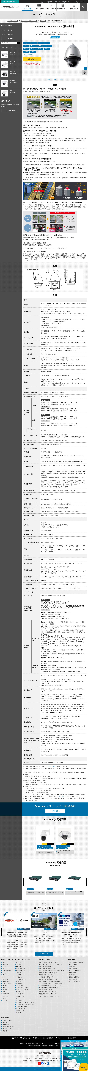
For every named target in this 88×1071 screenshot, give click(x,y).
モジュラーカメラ (21, 979)
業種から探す (71, 959)
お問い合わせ (74, 8)
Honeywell (5, 972)
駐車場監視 (72, 966)
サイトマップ (61, 1038)
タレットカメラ (20, 968)
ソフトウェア (20, 994)
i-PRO (4, 968)
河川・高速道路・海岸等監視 (77, 962)
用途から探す (5, 1017)
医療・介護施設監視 (74, 981)
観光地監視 (72, 975)
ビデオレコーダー (21, 1000)
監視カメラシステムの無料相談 (43, 1038)
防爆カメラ (19, 981)
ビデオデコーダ (20, 1008)
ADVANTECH (6, 981)
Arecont (5, 989)
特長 (49, 79)
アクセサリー (20, 985)
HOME (16, 1038)
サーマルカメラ (20, 970)
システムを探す (39, 8)
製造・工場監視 (73, 964)
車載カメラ (19, 977)
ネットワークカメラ (69, 1)
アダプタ (18, 1013)
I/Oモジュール (20, 996)
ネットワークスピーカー (23, 989)
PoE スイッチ (20, 992)
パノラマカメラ (20, 972)
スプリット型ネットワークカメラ (25, 1004)
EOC (4, 992)
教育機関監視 (72, 972)
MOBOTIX (5, 979)
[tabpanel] (84, 72)
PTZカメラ (19, 966)
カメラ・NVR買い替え (9, 1026)
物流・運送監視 (73, 979)
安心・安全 (6, 1031)
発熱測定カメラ (20, 983)
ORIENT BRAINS (7, 983)
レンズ (18, 998)
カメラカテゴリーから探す (23, 959)
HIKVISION (6, 994)
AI (44, 1)
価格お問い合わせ (33, 59)
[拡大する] (85, 68)
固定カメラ (19, 962)
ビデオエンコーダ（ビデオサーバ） (26, 1002)
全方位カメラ (20, 975)
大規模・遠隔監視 (7, 1020)
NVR (58, 1)
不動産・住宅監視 (74, 977)
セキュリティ (6, 1022)
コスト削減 (6, 1024)
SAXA (4, 998)
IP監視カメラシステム (44, 959)
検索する (10, 38)
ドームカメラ (20, 964)
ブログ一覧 (45, 953)
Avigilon (5, 985)
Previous (23, 882)
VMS (51, 1)
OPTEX (5, 1000)
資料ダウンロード (62, 8)
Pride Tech (5, 996)
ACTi (4, 987)
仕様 (61, 79)
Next (86, 882)
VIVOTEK (5, 964)
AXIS (4, 962)
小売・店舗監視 (73, 968)
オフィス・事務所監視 (75, 970)
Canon (4, 966)
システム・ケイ (82, 1)
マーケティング (7, 1028)
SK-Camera (6, 975)
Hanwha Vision (7, 970)
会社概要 (72, 1038)
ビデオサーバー (20, 1011)
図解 (55, 79)
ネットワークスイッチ (22, 987)
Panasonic (5, 977)
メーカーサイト (52, 766)
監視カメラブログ (51, 8)
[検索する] (18, 43)
